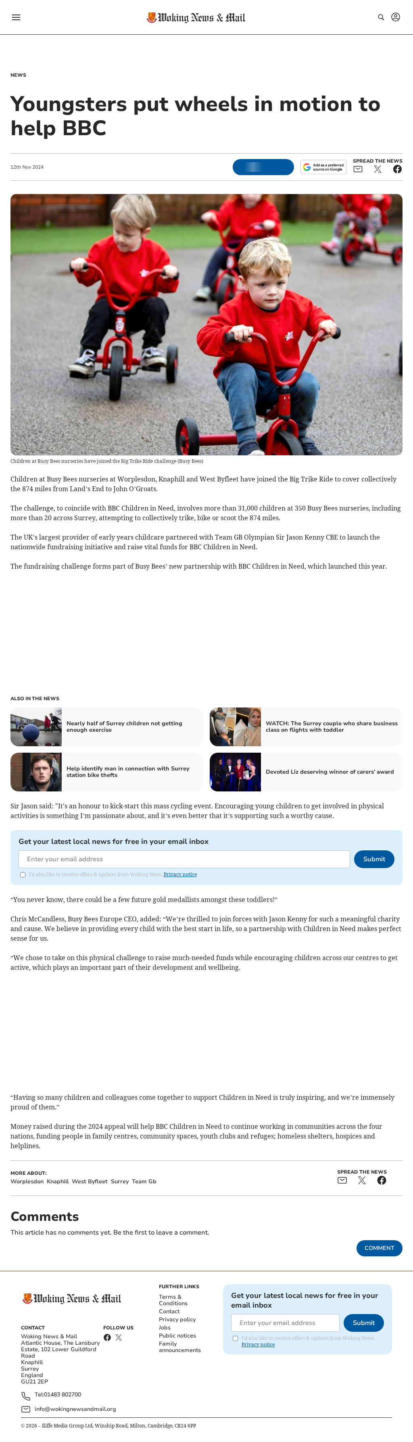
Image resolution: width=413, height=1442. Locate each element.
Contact (169, 1311)
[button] (16, 17)
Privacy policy (177, 1319)
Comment (379, 1248)
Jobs (165, 1327)
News (18, 75)
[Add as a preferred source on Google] (323, 167)
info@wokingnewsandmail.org (75, 1409)
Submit (374, 859)
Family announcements (180, 1347)
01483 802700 (62, 1395)
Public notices (177, 1335)
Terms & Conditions (173, 1300)
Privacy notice (180, 874)
